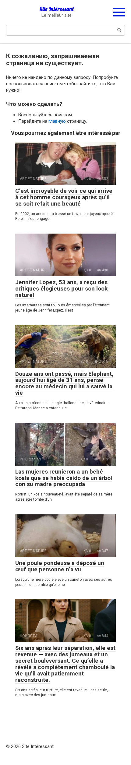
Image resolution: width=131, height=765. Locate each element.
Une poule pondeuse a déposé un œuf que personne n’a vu (59, 566)
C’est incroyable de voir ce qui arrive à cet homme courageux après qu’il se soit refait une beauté (63, 197)
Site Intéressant (56, 8)
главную (57, 121)
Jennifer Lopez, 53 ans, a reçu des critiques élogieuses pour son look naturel (61, 288)
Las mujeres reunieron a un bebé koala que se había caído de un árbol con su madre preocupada (63, 478)
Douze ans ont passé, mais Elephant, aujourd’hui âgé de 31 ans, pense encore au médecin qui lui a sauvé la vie (64, 383)
